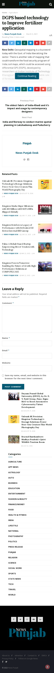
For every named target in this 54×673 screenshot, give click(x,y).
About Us (6, 655)
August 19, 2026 (27, 193)
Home (4, 12)
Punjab (12, 552)
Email (5, 350)
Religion (12, 557)
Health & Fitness (17, 515)
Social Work (15, 568)
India (11, 520)
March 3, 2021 (32, 34)
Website (6, 362)
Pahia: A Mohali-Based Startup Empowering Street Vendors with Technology (18, 247)
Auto (11, 477)
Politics (12, 541)
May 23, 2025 (25, 253)
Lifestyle (13, 525)
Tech (10, 584)
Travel (12, 589)
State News (14, 578)
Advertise (19, 655)
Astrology (14, 472)
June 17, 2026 (26, 216)
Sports (12, 573)
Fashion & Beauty (17, 499)
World (12, 594)
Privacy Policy (7, 658)
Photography (15, 536)
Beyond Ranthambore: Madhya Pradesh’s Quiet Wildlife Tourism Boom (33, 439)
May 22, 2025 (25, 275)
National (13, 531)
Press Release (15, 546)
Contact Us (32, 655)
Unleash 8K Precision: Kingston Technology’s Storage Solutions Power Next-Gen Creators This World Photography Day (36, 422)
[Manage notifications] (47, 667)
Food (11, 509)
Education (14, 488)
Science (12, 562)
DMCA (44, 655)
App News (13, 467)
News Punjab (13, 668)
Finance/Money (16, 504)
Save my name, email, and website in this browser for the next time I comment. (25, 377)
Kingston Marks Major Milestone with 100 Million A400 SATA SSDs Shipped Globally (18, 209)
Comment (8, 303)
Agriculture (13, 12)
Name (6, 338)
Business (12, 483)
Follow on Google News (28, 658)
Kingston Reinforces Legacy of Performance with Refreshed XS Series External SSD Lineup (17, 228)
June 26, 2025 (26, 234)
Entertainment (16, 493)
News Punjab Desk (13, 34)
